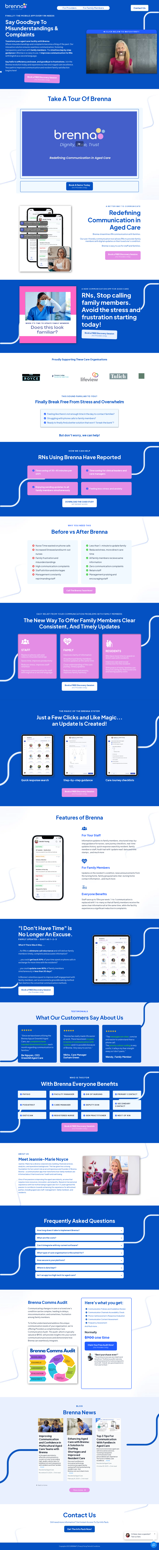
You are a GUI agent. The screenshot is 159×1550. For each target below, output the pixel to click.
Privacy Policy (82, 1546)
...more (41, 1467)
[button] (50, 1449)
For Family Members (93, 8)
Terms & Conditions (93, 1546)
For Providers (69, 8)
